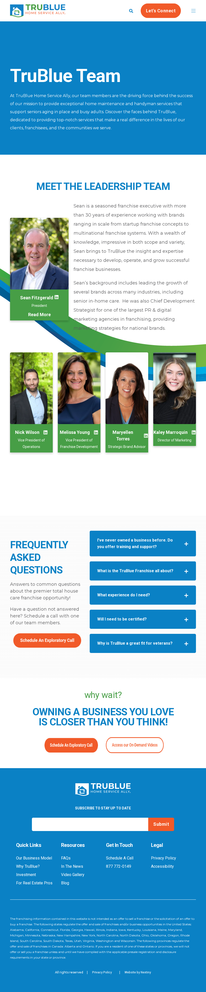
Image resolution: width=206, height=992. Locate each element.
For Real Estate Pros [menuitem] (34, 883)
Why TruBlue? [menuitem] (28, 866)
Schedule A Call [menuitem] (119, 858)
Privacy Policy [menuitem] (163, 858)
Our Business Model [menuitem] (34, 858)
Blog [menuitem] (65, 883)
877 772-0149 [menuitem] (118, 866)
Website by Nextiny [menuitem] (138, 972)
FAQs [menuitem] (66, 858)
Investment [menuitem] (26, 875)
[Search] (131, 10)
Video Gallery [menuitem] (72, 875)
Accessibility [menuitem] (162, 866)
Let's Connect (161, 10)
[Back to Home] (37, 13)
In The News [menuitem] (72, 866)
